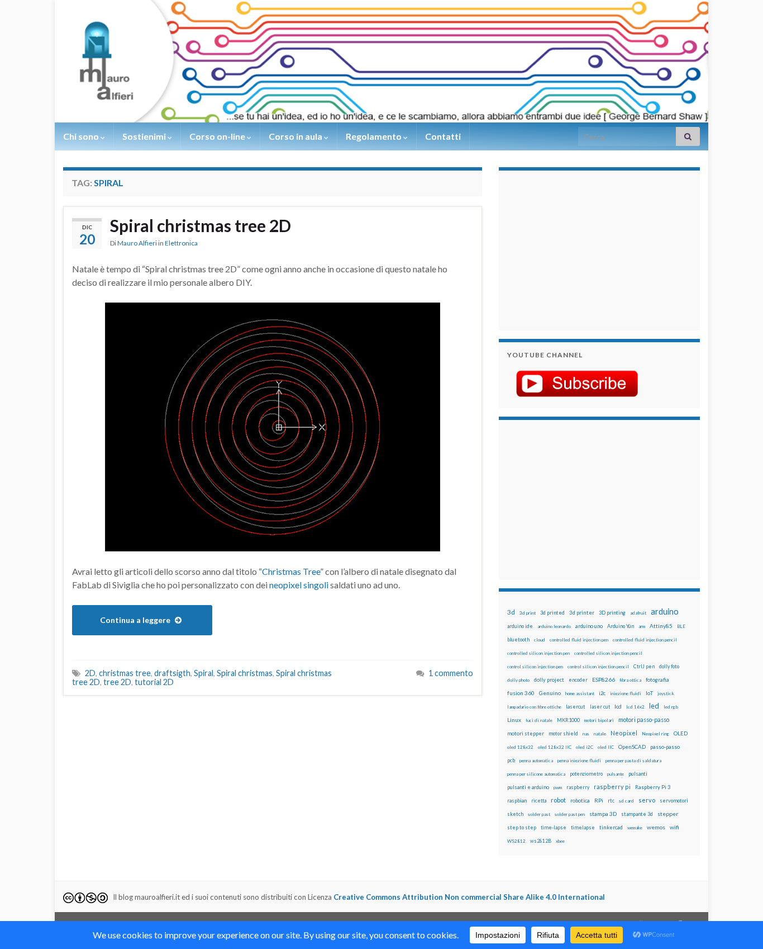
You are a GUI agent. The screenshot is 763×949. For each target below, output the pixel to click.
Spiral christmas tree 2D (200, 225)
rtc (611, 800)
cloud (539, 640)
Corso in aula (296, 136)
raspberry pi (612, 786)
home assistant (579, 693)
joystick (665, 693)
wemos (656, 827)
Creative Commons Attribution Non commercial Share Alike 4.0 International (469, 897)
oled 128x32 (520, 747)
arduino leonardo (554, 626)
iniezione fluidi (625, 693)
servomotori (674, 800)
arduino (665, 611)
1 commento (450, 673)
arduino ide (520, 626)
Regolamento (374, 136)
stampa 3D (603, 813)
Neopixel (624, 732)
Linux (514, 719)
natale (600, 733)
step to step (521, 827)
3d (511, 612)
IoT (649, 693)
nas (586, 733)
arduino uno (589, 626)
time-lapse (553, 827)
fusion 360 (521, 693)
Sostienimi (145, 136)
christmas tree (125, 673)
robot (558, 800)
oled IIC (606, 747)
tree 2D (117, 682)
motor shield (563, 733)
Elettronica (181, 243)
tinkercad (611, 827)
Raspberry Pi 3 (652, 787)
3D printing (612, 613)
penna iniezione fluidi (579, 760)
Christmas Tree (291, 571)
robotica (580, 800)
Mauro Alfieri (137, 243)
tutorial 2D (154, 682)
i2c (602, 693)
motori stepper (525, 733)
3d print (527, 613)
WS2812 (516, 841)
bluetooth (518, 639)
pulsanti (637, 774)
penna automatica (536, 760)
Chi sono (82, 136)
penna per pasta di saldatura (633, 760)
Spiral (203, 673)
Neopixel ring (655, 733)
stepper (667, 813)
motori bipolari (599, 720)
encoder (578, 680)
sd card (626, 801)
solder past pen (570, 814)
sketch (515, 814)
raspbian (517, 800)
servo (646, 800)
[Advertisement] (577, 249)
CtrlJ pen (644, 666)
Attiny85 (661, 625)
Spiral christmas (245, 673)
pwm (558, 787)
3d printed (552, 613)
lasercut (575, 707)
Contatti (443, 136)
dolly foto (669, 666)
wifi (674, 827)
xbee (560, 841)
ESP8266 (603, 679)
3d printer (581, 613)
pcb (511, 760)
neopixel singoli (298, 584)
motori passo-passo (643, 719)
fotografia (657, 680)
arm (641, 626)
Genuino (550, 693)
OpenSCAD (632, 746)
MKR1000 (568, 720)
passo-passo (665, 746)
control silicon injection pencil (598, 666)
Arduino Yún (620, 626)
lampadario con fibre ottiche (534, 707)
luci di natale (539, 720)
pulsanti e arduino (528, 787)
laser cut (600, 707)
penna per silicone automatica (536, 774)
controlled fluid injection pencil (645, 640)
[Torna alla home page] (381, 61)
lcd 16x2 (635, 707)
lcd (618, 706)
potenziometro (586, 774)
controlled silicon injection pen (538, 653)
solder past (539, 814)
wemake (634, 827)
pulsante (615, 774)
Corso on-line (218, 136)
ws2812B (540, 841)
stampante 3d (637, 814)
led (654, 706)
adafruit (638, 613)
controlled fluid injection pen (579, 640)
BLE (681, 626)
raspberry (577, 787)
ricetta (538, 801)
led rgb (671, 707)
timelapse (583, 827)
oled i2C (584, 747)
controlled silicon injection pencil (608, 653)
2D (90, 673)
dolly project (549, 680)
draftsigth (172, 673)
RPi (598, 800)
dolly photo (518, 680)
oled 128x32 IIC (554, 747)
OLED (681, 733)
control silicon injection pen (535, 666)
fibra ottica (630, 680)
